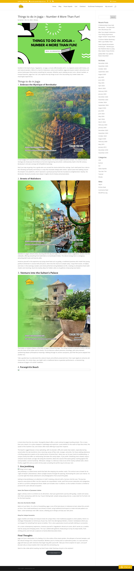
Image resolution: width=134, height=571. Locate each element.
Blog (60, 6)
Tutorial (100, 174)
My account (109, 6)
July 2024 (101, 111)
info (99, 160)
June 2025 (101, 80)
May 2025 (101, 83)
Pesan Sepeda (68, 6)
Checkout (83, 6)
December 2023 (103, 130)
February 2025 (102, 91)
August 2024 (102, 108)
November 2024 (103, 100)
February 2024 (102, 125)
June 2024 (101, 114)
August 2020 (102, 139)
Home (54, 6)
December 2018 (103, 150)
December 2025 (103, 63)
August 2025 (102, 74)
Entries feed (102, 187)
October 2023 (102, 136)
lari (99, 166)
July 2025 (101, 77)
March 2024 (102, 122)
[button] (125, 567)
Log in (100, 184)
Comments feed (103, 190)
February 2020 (102, 141)
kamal (21, 20)
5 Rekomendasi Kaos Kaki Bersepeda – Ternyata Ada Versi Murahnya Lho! (106, 27)
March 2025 (102, 88)
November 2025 (103, 66)
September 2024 (103, 105)
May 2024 (101, 116)
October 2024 (102, 102)
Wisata (36, 20)
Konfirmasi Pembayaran (95, 6)
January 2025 (102, 94)
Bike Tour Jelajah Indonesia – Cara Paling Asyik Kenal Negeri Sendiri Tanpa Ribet (107, 34)
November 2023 (103, 133)
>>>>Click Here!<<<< (54, 553)
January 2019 (102, 147)
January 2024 (102, 127)
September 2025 (103, 72)
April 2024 (101, 119)
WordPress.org (102, 193)
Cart (76, 6)
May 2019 (101, 144)
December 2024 (103, 97)
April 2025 (101, 86)
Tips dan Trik (102, 171)
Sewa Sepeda (102, 168)
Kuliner (100, 163)
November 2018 (103, 153)
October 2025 (102, 69)
